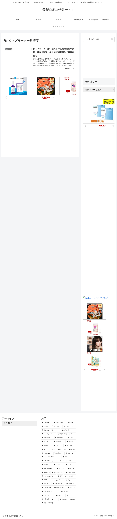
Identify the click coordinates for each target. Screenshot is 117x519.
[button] (112, 39)
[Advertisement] (98, 60)
